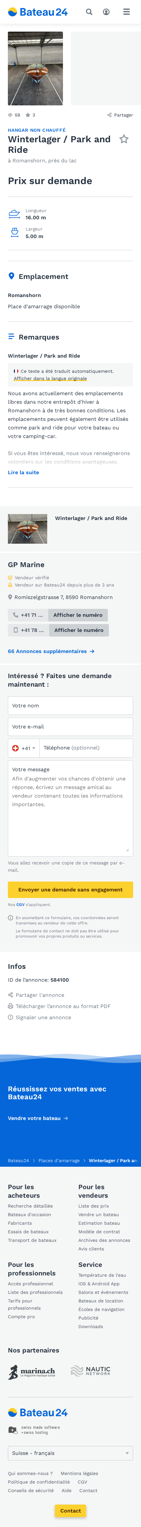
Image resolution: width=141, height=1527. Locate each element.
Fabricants (20, 1223)
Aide (66, 1490)
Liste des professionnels (35, 1292)
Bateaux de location (100, 1300)
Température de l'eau (102, 1275)
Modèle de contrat (99, 1231)
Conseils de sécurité (31, 1490)
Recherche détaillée (30, 1206)
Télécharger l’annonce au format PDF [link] (63, 1006)
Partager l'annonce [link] (40, 995)
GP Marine (26, 564)
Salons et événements (103, 1292)
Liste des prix (93, 1206)
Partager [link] (123, 115)
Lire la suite (23, 473)
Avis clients (91, 1248)
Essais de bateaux (28, 1231)
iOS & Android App (99, 1283)
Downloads (90, 1326)
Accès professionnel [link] (30, 1283)
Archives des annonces (104, 1240)
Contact (70, 1511)
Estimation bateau (99, 1223)
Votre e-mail (28, 726)
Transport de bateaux (32, 1240)
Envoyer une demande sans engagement (70, 889)
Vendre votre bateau (34, 1118)
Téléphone (72, 748)
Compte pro (21, 1316)
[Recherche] (90, 12)
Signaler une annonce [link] (43, 1017)
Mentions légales (79, 1473)
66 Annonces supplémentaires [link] (47, 651)
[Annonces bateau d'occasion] (38, 11)
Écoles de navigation (101, 1309)
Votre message (31, 769)
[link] (31, 1372)
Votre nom (25, 705)
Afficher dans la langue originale (50, 378)
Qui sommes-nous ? (30, 1473)
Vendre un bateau (98, 1214)
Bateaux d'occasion (29, 1214)
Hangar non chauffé (37, 130)
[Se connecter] (108, 11)
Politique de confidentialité (39, 1482)
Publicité (88, 1318)
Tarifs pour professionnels (24, 1304)
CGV (20, 904)
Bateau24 (18, 1160)
